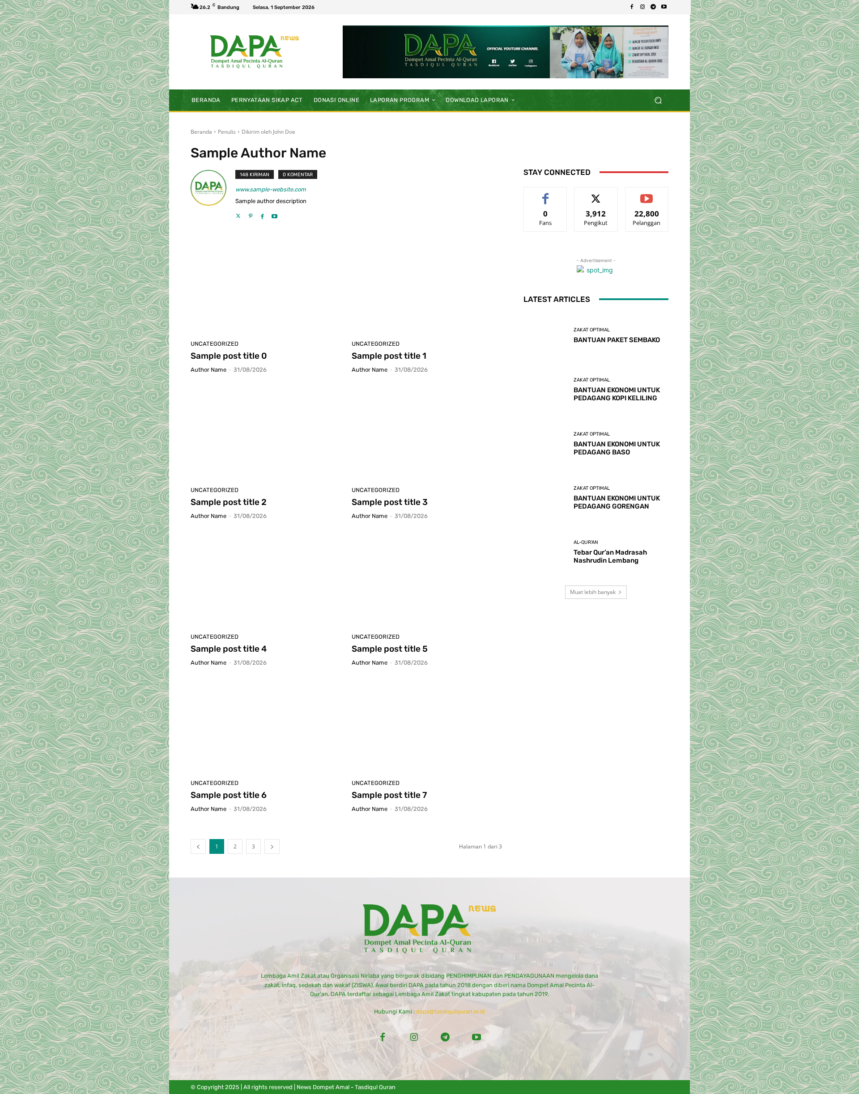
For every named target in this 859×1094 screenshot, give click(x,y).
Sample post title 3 (390, 502)
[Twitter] (238, 213)
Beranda (201, 132)
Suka (545, 194)
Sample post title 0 (229, 356)
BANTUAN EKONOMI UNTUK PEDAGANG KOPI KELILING (617, 394)
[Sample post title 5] (427, 579)
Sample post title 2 (229, 502)
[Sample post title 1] (427, 287)
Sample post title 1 (389, 356)
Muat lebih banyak (593, 592)
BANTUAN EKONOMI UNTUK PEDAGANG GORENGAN (617, 502)
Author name (208, 369)
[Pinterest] (250, 213)
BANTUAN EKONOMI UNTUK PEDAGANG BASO (617, 448)
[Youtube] (664, 7)
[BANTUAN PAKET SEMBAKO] (545, 335)
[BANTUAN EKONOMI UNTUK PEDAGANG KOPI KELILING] (545, 389)
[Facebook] (631, 7)
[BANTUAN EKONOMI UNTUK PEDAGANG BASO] (545, 444)
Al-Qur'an (586, 542)
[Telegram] (653, 7)
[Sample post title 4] (266, 579)
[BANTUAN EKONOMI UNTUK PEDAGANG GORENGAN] (545, 498)
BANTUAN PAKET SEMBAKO (617, 340)
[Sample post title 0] (266, 287)
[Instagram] (642, 7)
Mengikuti (596, 194)
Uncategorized (214, 344)
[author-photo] (213, 195)
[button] (657, 99)
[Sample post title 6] (266, 726)
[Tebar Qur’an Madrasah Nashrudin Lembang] (545, 552)
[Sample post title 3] (427, 433)
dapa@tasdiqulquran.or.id (450, 1011)
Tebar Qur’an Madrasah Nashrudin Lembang (610, 556)
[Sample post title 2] (266, 433)
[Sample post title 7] (427, 726)
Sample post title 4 (229, 649)
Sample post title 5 (390, 649)
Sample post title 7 (389, 795)
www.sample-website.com (270, 189)
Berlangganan (647, 194)
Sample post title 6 (229, 795)
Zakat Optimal (592, 329)
